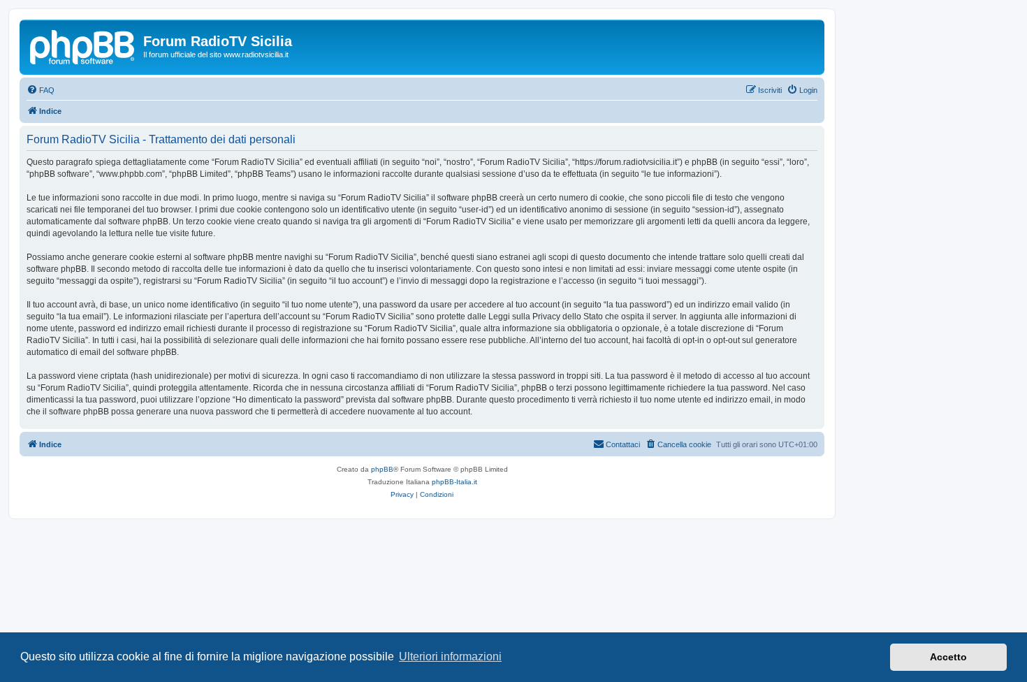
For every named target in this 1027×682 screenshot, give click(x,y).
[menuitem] (40, 90)
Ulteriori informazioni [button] (450, 656)
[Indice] (83, 45)
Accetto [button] (948, 656)
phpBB (382, 469)
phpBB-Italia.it (454, 482)
